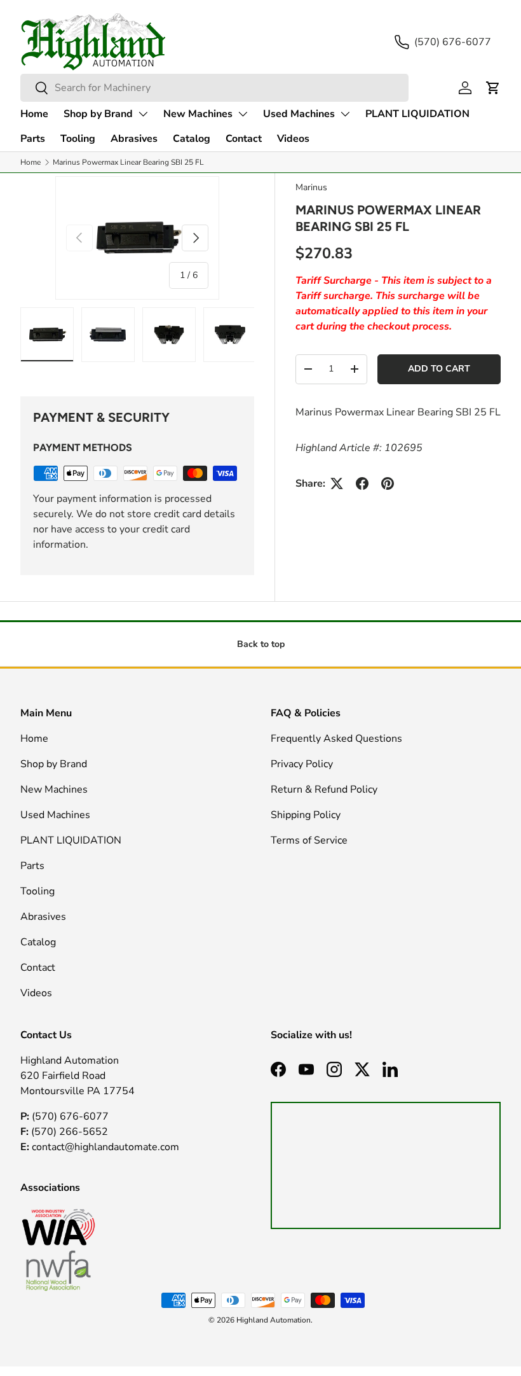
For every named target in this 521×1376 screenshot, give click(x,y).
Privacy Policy (302, 764)
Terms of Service (309, 840)
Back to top (261, 644)
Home (34, 114)
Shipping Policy (306, 815)
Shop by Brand (98, 114)
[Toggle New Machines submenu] (242, 114)
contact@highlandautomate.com (104, 1147)
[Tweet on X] (336, 483)
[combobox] (214, 88)
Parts (32, 139)
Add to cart (439, 369)
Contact (244, 139)
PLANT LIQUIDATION (417, 114)
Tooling (77, 139)
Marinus (311, 187)
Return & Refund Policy (324, 789)
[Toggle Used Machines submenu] (345, 114)
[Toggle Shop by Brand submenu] (143, 114)
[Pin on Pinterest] (387, 483)
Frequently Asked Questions (336, 739)
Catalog (191, 139)
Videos (293, 139)
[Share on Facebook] (362, 483)
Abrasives (134, 139)
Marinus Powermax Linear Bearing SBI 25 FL (128, 162)
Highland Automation (273, 1320)
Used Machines (299, 114)
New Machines (198, 114)
